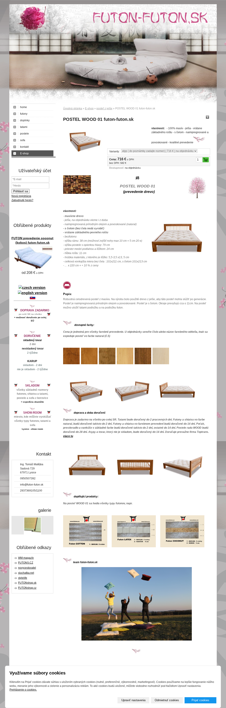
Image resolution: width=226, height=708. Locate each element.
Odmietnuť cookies (167, 700)
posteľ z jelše (104, 108)
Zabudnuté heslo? (22, 200)
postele (24, 133)
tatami (23, 127)
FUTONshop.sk (27, 582)
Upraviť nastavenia (133, 700)
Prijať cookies (200, 700)
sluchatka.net (26, 572)
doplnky (25, 120)
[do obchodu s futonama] (136, 604)
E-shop (89, 108)
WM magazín (26, 557)
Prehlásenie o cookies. (23, 689)
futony (23, 113)
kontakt (24, 146)
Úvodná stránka (72, 108)
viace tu (68, 436)
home (23, 107)
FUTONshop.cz (27, 587)
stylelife (22, 577)
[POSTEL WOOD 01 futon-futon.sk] (83, 139)
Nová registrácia (21, 196)
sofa (22, 140)
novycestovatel (27, 567)
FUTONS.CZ (25, 562)
